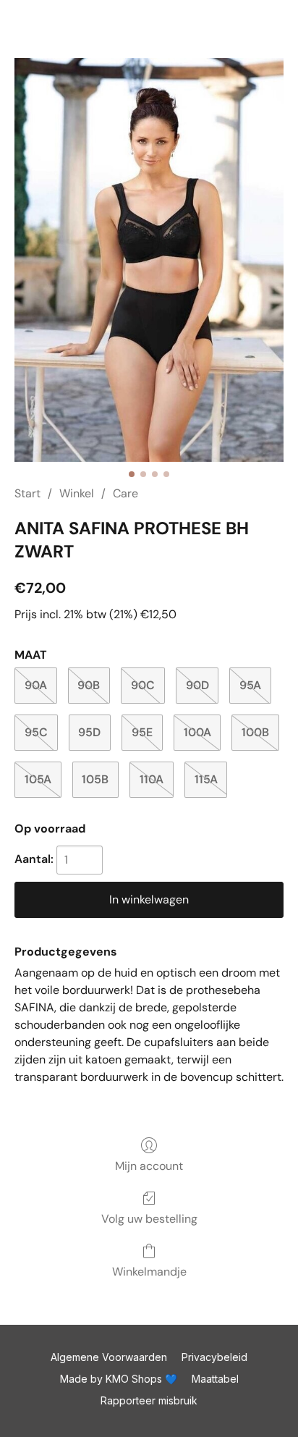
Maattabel (215, 1379)
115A (206, 779)
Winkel (76, 493)
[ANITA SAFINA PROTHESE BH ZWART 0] (149, 260)
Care (125, 493)
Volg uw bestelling (149, 1218)
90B (88, 685)
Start (27, 493)
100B (255, 732)
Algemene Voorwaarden (109, 1357)
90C (143, 685)
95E (142, 732)
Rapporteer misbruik (149, 1400)
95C (36, 732)
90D (197, 685)
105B (95, 779)
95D (89, 732)
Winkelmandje (149, 1271)
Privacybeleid (214, 1357)
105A (38, 779)
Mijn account (149, 1165)
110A (151, 779)
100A (197, 732)
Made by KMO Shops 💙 (118, 1379)
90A (36, 685)
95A (250, 685)
